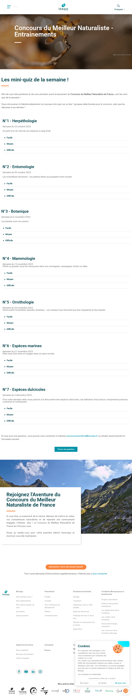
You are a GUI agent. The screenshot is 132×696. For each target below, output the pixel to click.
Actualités (49, 645)
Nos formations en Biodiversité (52, 606)
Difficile (10, 150)
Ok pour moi (120, 683)
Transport (77, 601)
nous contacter (99, 574)
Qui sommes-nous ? (24, 597)
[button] (66, 138)
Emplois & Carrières (24, 645)
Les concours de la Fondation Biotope (109, 632)
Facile (9, 137)
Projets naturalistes (109, 600)
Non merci (84, 683)
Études (47, 597)
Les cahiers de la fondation (108, 618)
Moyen (10, 144)
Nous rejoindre (22, 650)
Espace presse (22, 616)
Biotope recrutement (25, 654)
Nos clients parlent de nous (25, 606)
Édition (47, 612)
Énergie (76, 597)
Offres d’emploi (22, 658)
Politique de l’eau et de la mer (83, 617)
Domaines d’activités (82, 592)
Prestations (50, 592)
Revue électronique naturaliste (109, 625)
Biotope (19, 592)
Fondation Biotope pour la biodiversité (112, 593)
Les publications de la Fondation (110, 611)
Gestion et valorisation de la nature (83, 623)
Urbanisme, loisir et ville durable (82, 606)
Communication (51, 616)
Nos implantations (23, 601)
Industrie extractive (81, 612)
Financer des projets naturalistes (109, 605)
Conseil (48, 601)
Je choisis (102, 683)
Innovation (20, 612)
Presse (47, 650)
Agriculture (77, 629)
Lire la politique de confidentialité (89, 674)
